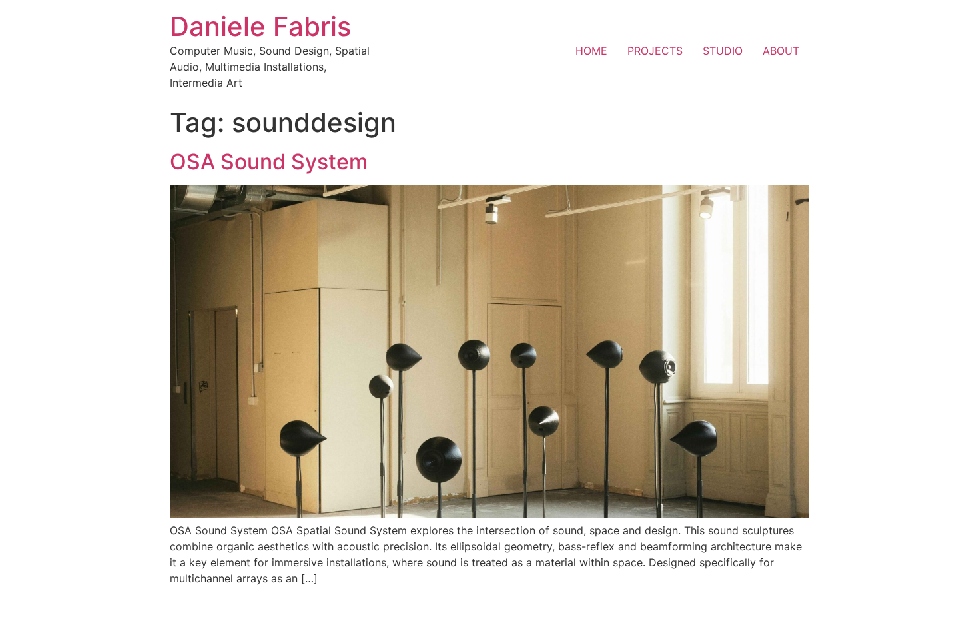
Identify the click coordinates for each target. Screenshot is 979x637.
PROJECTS (655, 50)
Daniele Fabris (260, 26)
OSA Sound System (269, 162)
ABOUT (781, 50)
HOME (591, 50)
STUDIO (723, 50)
